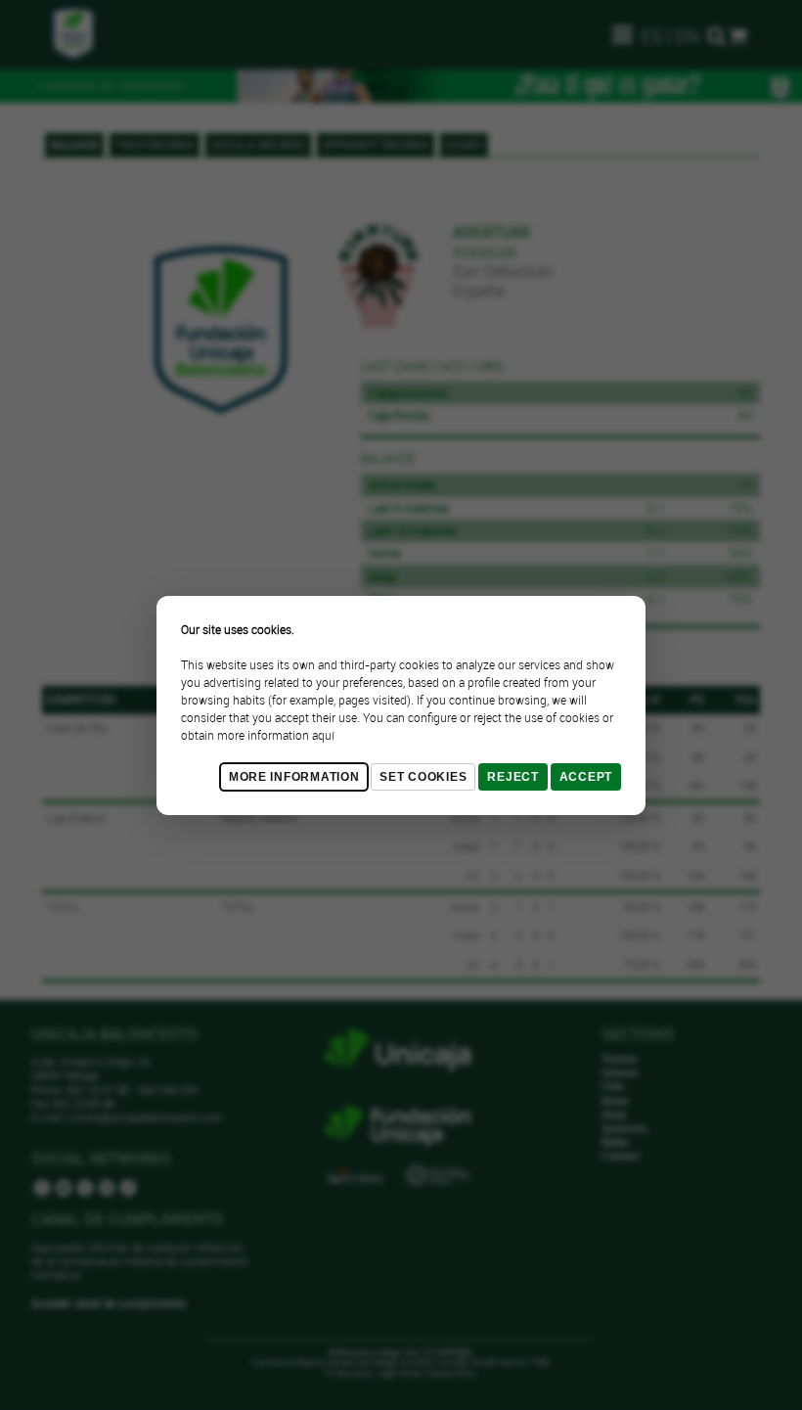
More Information (294, 777)
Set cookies (423, 777)
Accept (585, 777)
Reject (512, 777)
